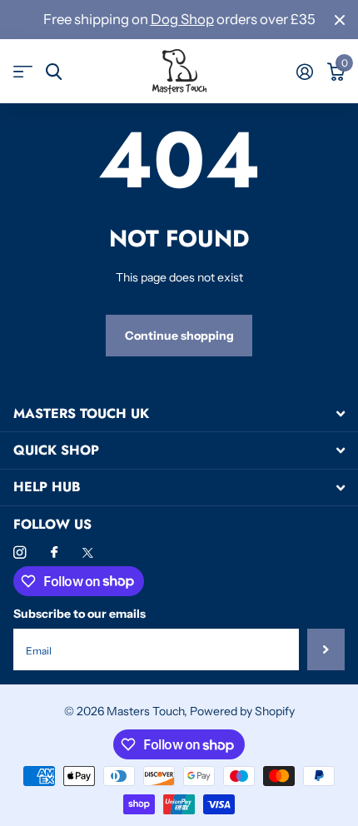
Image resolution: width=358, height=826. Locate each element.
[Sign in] (304, 72)
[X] (87, 553)
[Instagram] (19, 552)
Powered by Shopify (242, 711)
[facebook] (54, 553)
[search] (54, 72)
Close (339, 19)
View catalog (22, 72)
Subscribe (326, 649)
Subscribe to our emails (79, 613)
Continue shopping (179, 335)
